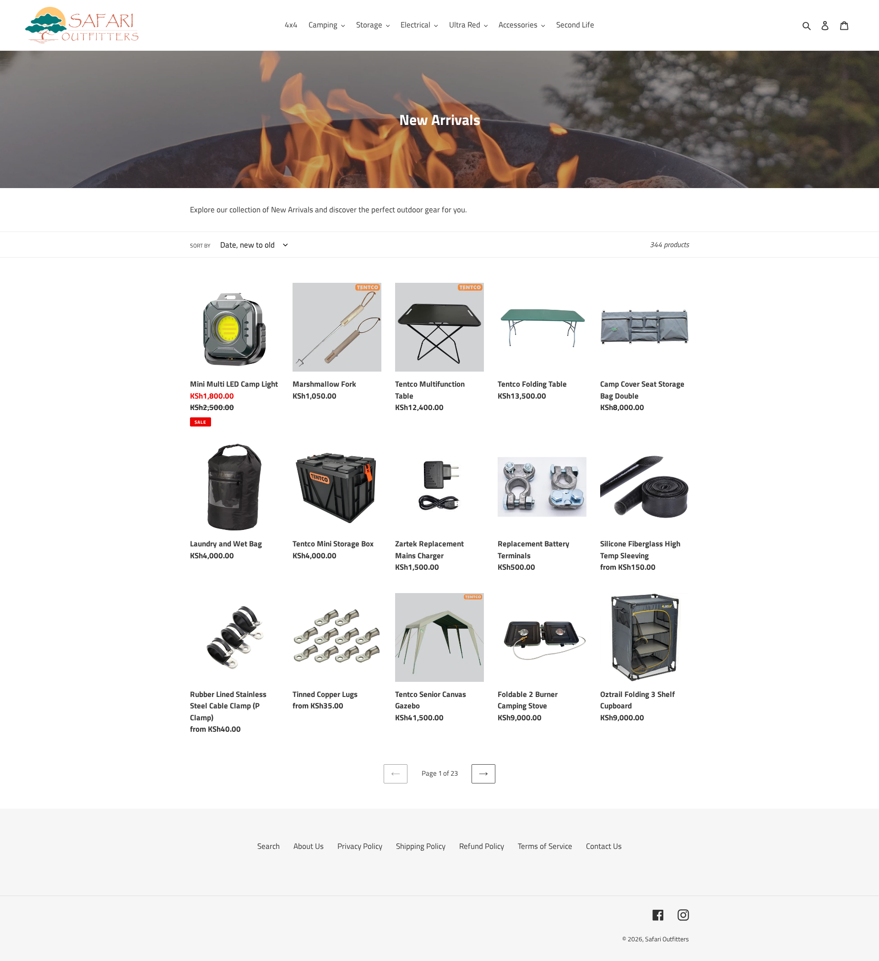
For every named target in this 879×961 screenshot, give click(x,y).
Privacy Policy (359, 846)
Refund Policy (481, 846)
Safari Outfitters (667, 939)
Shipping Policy (420, 846)
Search (268, 846)
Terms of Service (545, 846)
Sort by (200, 246)
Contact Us (604, 846)
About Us (308, 846)
